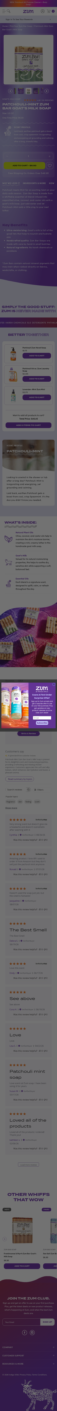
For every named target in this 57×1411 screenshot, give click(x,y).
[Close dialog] (54, 684)
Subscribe (42, 723)
